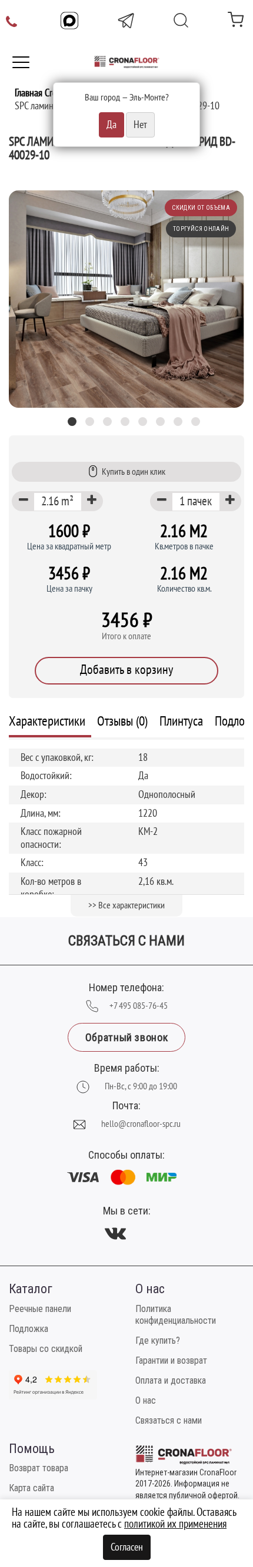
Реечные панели (40, 1308)
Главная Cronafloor (49, 93)
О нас (145, 1400)
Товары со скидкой (45, 1348)
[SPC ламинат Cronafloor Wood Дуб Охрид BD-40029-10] (126, 299)
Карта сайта (31, 1488)
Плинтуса (181, 721)
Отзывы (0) (122, 721)
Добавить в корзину (126, 669)
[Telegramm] (126, 20)
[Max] (69, 20)
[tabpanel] (126, 299)
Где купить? (157, 1340)
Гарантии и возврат (171, 1360)
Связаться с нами (168, 1420)
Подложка (28, 1328)
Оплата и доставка (170, 1380)
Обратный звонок (126, 1037)
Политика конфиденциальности (175, 1314)
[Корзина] (236, 22)
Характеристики (47, 721)
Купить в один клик (133, 472)
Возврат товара (38, 1468)
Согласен (127, 1547)
